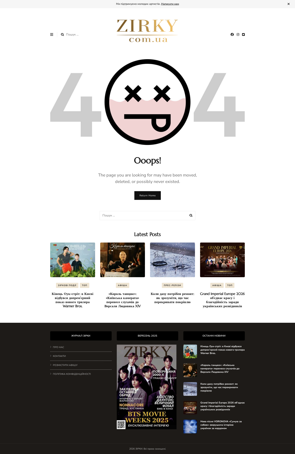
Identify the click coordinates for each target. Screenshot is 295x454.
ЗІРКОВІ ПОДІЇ (67, 285)
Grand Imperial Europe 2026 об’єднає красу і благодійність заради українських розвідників (222, 300)
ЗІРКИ (138, 448)
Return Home (147, 195)
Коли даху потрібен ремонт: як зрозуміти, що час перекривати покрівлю (172, 298)
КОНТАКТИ (59, 356)
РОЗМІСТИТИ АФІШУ (65, 365)
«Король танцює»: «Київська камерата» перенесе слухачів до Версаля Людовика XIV (122, 300)
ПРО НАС (58, 347)
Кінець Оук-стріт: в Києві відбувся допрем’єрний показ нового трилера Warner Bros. (72, 300)
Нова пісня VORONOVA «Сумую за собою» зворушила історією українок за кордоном (221, 425)
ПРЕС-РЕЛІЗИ (172, 285)
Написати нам (170, 4)
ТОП (84, 285)
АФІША (122, 285)
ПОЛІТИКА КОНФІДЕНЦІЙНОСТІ (72, 374)
